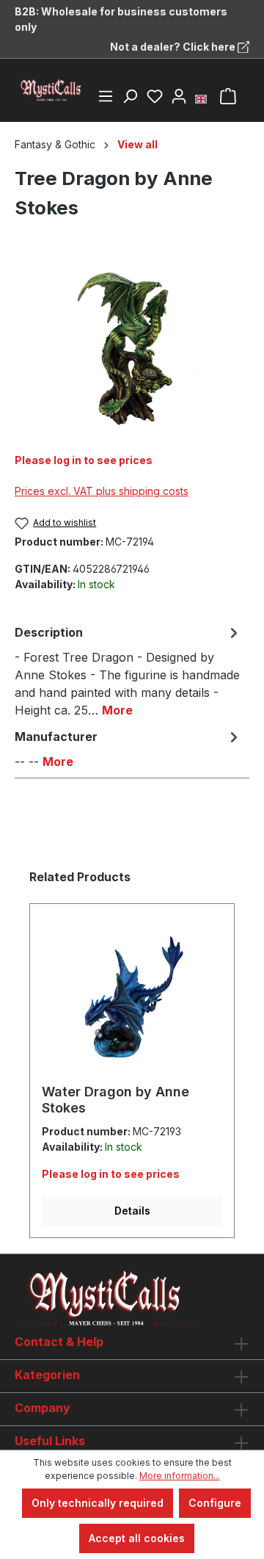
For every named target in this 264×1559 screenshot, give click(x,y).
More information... (179, 1475)
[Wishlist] (154, 96)
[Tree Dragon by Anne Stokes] (132, 346)
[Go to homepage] (51, 90)
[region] (132, 346)
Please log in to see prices (84, 460)
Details (132, 1210)
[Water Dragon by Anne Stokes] (132, 999)
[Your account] (179, 96)
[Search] (129, 96)
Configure (214, 1503)
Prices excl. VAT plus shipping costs (101, 491)
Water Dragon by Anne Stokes (115, 1099)
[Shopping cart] (228, 96)
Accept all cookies (137, 1538)
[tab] (128, 670)
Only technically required (98, 1503)
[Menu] (105, 96)
